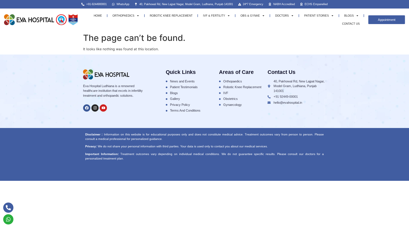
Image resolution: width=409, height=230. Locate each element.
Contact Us (351, 23)
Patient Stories (316, 15)
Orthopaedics (123, 15)
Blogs (349, 15)
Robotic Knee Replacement (171, 15)
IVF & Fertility (214, 15)
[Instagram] (95, 108)
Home (98, 15)
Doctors (282, 15)
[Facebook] (86, 108)
